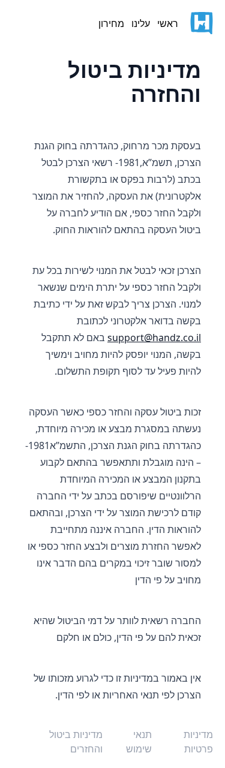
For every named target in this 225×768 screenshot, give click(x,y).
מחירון (111, 23)
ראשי (167, 23)
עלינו (140, 23)
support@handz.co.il (154, 337)
